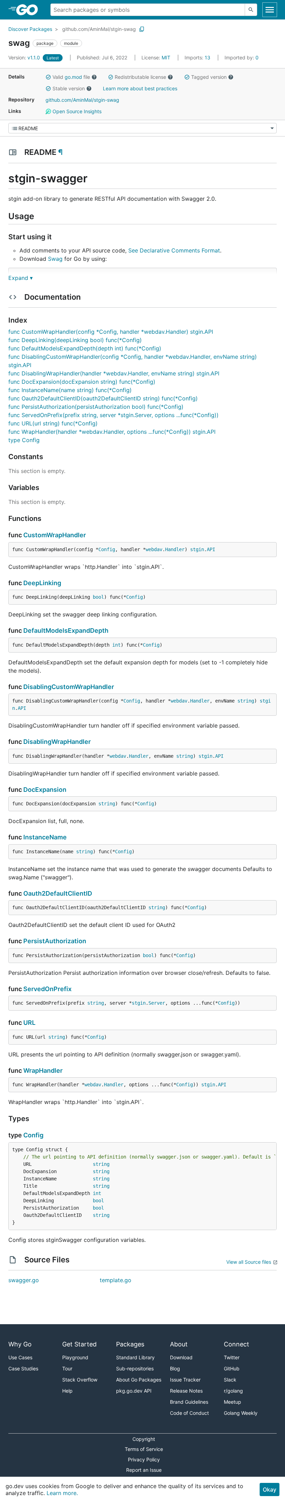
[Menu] (142, 128)
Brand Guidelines (189, 1402)
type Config (24, 440)
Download (181, 1357)
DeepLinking (42, 583)
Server (156, 1003)
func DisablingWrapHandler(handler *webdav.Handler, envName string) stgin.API (113, 373)
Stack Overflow (79, 1380)
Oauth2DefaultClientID (57, 893)
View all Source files (248, 1262)
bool (98, 597)
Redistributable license (140, 77)
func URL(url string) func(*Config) (53, 423)
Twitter (231, 1357)
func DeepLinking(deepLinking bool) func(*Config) (75, 340)
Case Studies (23, 1368)
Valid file (71, 77)
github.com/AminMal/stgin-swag (99, 29)
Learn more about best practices (140, 88)
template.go (115, 1280)
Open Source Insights (76, 111)
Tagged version (209, 77)
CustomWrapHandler (54, 535)
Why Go (20, 1344)
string (245, 701)
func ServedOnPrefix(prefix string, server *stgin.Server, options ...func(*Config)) (113, 415)
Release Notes (186, 1391)
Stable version (68, 88)
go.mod (73, 77)
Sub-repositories (135, 1368)
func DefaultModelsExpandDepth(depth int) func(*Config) (84, 348)
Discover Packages (30, 29)
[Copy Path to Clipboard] (142, 29)
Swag (55, 258)
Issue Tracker (185, 1380)
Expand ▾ (20, 277)
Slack (230, 1380)
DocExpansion (44, 789)
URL (29, 1022)
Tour (67, 1368)
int (116, 645)
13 (198, 57)
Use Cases (20, 1357)
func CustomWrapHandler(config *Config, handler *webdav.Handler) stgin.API (110, 331)
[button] (48, 77)
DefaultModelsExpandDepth (65, 630)
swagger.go (23, 1280)
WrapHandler (43, 1070)
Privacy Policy (144, 1459)
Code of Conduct (189, 1413)
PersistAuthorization (54, 941)
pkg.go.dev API (134, 1391)
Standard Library (135, 1357)
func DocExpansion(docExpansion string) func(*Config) (81, 381)
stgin (197, 549)
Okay (269, 1489)
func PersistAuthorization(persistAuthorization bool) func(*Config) (96, 406)
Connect (236, 1344)
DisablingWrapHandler (57, 741)
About (179, 1344)
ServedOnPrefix (47, 989)
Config (106, 549)
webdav (154, 549)
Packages (130, 1344)
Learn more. (62, 1492)
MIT (166, 57)
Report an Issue (144, 1470)
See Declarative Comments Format (174, 250)
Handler (175, 549)
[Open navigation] (270, 10)
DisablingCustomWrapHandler (68, 686)
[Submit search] (251, 9)
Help (67, 1391)
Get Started (79, 1344)
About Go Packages (138, 1380)
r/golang (233, 1391)
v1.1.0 (24, 57)
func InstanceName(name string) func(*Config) (70, 390)
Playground (75, 1357)
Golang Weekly (241, 1413)
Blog (175, 1368)
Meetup (232, 1402)
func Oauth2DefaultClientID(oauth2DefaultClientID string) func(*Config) (103, 398)
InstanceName (45, 837)
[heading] (29, 9)
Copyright (143, 1439)
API (211, 549)
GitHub (231, 1368)
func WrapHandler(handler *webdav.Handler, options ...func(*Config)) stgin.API (111, 431)
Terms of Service (144, 1449)
